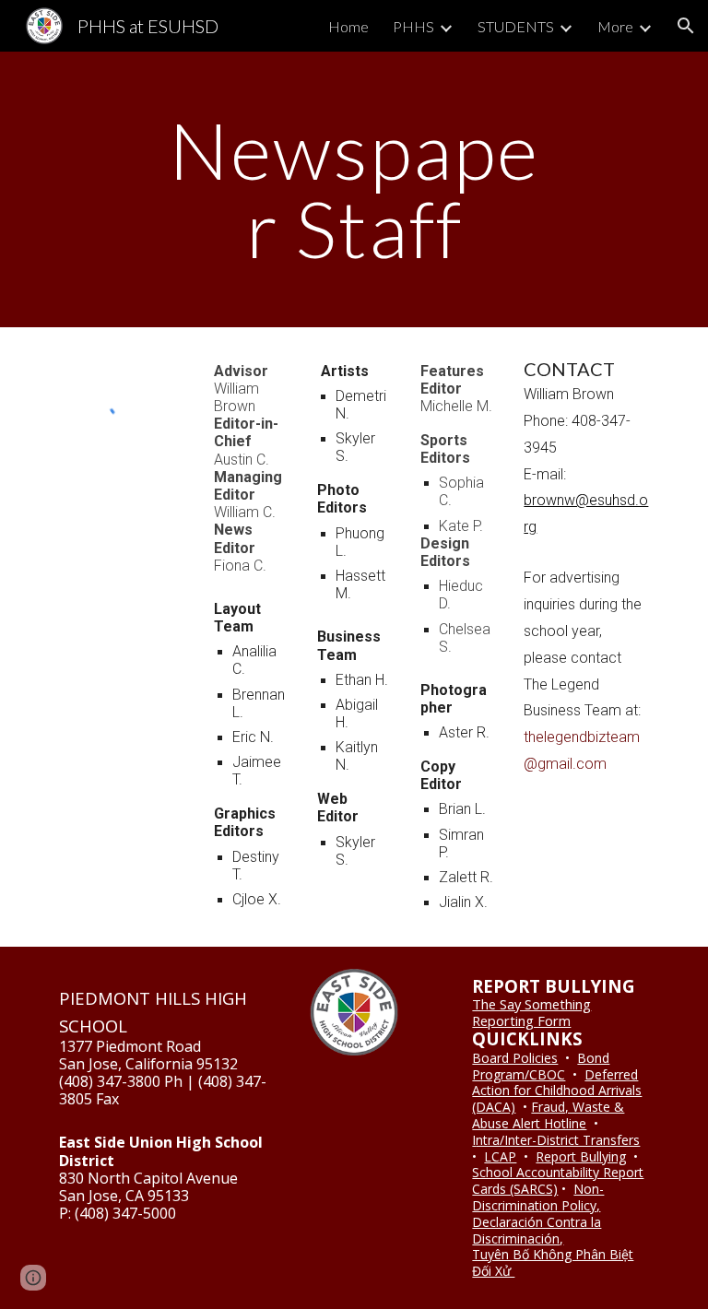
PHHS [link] (413, 26)
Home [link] (348, 26)
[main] (353, 189)
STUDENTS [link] (516, 26)
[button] (686, 26)
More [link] (615, 26)
